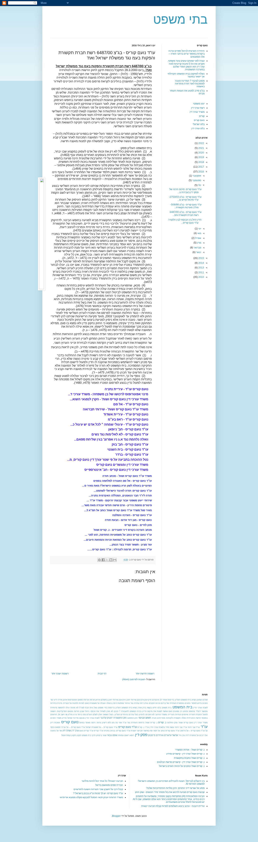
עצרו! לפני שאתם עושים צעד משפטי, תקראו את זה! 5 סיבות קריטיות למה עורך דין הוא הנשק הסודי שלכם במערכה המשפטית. (186, 65)
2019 (201, 157)
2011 (201, 272)
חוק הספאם (132, 718)
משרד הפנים (55, 718)
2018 (201, 162)
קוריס (202, 116)
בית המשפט (182, 707)
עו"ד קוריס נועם (86, 731)
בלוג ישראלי (199, 124)
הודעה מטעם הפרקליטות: (67, 711)
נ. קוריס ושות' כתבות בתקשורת (189, 758)
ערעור (175, 735)
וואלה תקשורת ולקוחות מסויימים (171, 718)
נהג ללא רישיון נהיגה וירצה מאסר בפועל (96, 722)
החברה (199, 714)
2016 (201, 171)
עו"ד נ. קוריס (143, 727)
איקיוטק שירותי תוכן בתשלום (113, 700)
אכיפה (92, 700)
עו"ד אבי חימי (194, 727)
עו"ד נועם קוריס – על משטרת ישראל (102, 727)
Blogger (116, 816)
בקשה (149, 707)
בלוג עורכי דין (198, 128)
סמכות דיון (55, 722)
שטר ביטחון (101, 735)
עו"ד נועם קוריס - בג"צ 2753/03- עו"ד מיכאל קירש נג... (185, 198)
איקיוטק (147, 700)
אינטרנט (155, 700)
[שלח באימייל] (115, 560)
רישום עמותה (123, 735)
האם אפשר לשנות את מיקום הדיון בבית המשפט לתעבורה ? (145, 711)
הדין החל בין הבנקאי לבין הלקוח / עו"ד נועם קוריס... (185, 221)
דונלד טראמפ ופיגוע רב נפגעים (187, 711)
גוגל (95, 707)
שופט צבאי (112, 735)
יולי (199, 185)
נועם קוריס (199, 120)
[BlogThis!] (111, 560)
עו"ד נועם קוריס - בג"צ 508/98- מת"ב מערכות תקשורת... (186, 206)
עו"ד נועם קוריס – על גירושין (192, 731)
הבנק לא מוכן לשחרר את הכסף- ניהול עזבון (99, 711)
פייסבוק (151, 735)
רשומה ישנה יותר (60, 673)
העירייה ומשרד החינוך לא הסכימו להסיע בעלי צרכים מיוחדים (147, 714)
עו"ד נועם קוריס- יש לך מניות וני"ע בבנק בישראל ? (98, 793)
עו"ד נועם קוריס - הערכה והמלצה (132, 515)
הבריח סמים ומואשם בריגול (109, 785)
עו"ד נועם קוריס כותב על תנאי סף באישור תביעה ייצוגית (155, 731)
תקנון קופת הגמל (68, 735)
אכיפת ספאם (83, 700)
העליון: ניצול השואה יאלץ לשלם (106, 714)
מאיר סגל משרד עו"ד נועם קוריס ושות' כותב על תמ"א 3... (118, 510)
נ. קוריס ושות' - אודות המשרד (190, 749)
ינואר (198, 252)
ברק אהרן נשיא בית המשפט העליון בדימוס (127, 707)
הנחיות (178, 714)
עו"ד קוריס (98, 731)
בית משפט (166, 707)
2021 (201, 148)
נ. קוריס (162, 722)
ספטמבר (196, 180)
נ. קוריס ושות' (151, 722)
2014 (201, 263)
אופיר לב (163, 700)
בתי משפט (180, 19)
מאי (199, 233)
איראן (97, 700)
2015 (201, 258)
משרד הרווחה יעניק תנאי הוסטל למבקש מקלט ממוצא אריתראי (91, 797)
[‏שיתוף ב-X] (107, 560)
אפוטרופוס (72, 700)
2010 (201, 277)
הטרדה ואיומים (188, 714)
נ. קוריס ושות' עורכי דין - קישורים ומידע (185, 753)
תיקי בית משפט (89, 735)
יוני (199, 228)
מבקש (82, 718)
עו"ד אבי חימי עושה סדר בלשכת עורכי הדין (168, 727)
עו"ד (204, 726)
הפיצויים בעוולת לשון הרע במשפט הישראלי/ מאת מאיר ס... (117, 485)
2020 (201, 152)
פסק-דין (141, 735)
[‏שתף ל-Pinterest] (99, 560)
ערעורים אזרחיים (164, 735)
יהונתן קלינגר (106, 718)
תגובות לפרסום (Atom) (133, 679)
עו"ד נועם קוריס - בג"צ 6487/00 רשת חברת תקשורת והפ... (186, 213)
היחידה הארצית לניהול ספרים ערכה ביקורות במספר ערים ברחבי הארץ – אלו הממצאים (187, 53)
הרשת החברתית (194, 718)
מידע (64, 718)
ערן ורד (182, 735)
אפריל (198, 238)
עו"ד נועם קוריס (127, 726)
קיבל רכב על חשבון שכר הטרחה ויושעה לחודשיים (98, 789)
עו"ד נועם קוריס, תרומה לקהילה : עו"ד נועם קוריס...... (119, 549)
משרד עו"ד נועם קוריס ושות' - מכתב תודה (127, 475)
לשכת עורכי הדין (92, 718)
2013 (201, 267)
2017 (201, 166)
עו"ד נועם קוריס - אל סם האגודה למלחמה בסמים (122, 480)
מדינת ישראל (73, 718)
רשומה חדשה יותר (145, 673)
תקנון (79, 735)
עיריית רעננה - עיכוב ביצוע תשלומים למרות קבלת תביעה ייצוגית (173, 806)
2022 (201, 143)
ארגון (65, 700)
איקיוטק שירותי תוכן (135, 700)
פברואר (197, 247)
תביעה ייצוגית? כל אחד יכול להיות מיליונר (102, 781)
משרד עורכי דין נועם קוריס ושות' (193, 722)
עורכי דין (67, 730)
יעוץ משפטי (199, 103)
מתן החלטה (172, 722)
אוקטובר (196, 175)
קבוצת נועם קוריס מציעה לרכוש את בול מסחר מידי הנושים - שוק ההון (170, 792)
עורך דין (75, 730)
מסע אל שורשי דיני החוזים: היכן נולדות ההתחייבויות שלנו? (175, 788)
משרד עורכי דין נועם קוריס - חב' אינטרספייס (116, 469)
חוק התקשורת (120, 718)
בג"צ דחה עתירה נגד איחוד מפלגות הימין (130, 703)
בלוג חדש (157, 707)
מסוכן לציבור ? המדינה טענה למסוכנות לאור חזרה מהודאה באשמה (190, 83)
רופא (132, 735)
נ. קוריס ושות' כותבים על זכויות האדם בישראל (182, 766)
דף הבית (102, 673)
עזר (60, 731)
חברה (154, 718)
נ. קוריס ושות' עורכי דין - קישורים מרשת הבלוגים (181, 762)
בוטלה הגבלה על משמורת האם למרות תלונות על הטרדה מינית (84, 703)
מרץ (199, 242)
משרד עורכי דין (197, 111)
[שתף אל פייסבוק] (103, 560)
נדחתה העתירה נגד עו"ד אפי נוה (129, 722)
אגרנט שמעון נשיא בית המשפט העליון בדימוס (188, 700)
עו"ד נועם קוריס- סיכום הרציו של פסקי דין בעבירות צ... (185, 190)
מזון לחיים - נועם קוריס (138, 525)
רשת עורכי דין (198, 107)
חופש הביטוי (144, 717)
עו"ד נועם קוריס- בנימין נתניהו (117, 731)
